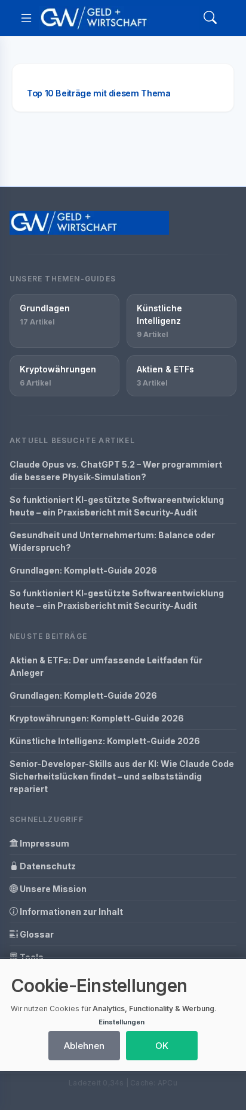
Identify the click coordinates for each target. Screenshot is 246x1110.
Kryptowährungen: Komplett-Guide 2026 (97, 718)
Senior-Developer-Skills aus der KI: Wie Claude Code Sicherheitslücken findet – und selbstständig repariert (122, 776)
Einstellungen (121, 1022)
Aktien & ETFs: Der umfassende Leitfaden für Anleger (106, 666)
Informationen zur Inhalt (70, 911)
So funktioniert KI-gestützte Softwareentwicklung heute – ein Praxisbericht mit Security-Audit (117, 506)
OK (161, 1045)
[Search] (210, 18)
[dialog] (123, 1015)
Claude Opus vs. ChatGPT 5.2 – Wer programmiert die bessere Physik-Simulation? (116, 470)
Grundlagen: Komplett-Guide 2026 (83, 570)
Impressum (43, 843)
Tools (31, 957)
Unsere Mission (52, 889)
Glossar (36, 934)
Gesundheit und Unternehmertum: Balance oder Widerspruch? (112, 541)
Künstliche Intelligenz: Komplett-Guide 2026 (105, 741)
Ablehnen (84, 1045)
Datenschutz (47, 866)
